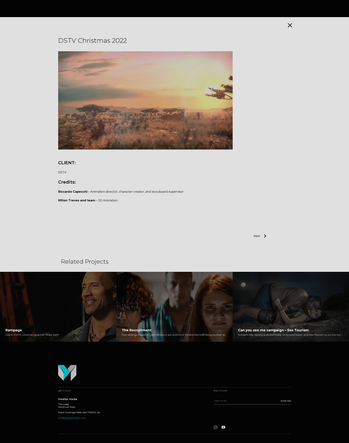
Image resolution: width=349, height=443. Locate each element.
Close (290, 25)
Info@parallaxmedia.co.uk (72, 417)
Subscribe (286, 400)
